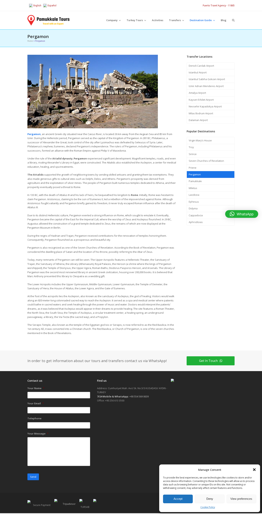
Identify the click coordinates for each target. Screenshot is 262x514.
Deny (209, 498)
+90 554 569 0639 (123, 396)
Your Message (37, 433)
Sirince (193, 154)
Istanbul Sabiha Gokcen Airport (207, 79)
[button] (254, 470)
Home (30, 41)
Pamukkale (195, 181)
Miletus (193, 188)
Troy (191, 147)
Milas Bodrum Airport (201, 113)
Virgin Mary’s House (200, 140)
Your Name (35, 388)
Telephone (34, 418)
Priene (192, 167)
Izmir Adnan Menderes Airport (206, 86)
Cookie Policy (207, 507)
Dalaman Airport (198, 120)
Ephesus (194, 201)
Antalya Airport (197, 93)
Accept (178, 498)
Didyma (193, 208)
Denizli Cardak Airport (201, 65)
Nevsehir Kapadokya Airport (205, 106)
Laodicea (194, 194)
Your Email (35, 403)
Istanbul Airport (198, 72)
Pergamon (195, 174)
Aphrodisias (196, 222)
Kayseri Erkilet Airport (201, 99)
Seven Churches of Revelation (206, 160)
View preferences (241, 498)
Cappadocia (196, 215)
